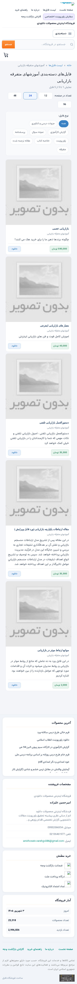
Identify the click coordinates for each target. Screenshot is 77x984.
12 (45, 96)
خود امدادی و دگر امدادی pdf (53, 762)
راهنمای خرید (21, 10)
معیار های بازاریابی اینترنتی (54, 325)
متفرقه (62, 150)
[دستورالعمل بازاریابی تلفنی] (38, 386)
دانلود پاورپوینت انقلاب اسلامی (53, 740)
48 (14, 96)
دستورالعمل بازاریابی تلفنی (54, 422)
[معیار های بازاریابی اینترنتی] (38, 289)
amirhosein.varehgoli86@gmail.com (43, 841)
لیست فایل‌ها (49, 10)
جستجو (8, 44)
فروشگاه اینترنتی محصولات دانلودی (56, 23)
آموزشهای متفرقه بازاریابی (58, 234)
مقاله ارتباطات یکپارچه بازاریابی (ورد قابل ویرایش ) (41, 529)
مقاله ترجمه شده (21, 141)
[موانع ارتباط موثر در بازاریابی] (38, 614)
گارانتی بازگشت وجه (31, 16)
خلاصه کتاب (43, 141)
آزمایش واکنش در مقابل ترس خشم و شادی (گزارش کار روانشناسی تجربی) (40, 771)
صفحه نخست (66, 10)
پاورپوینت (61, 141)
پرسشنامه (20, 132)
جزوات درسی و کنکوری (43, 124)
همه (63, 124)
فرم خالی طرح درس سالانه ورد (53, 733)
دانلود (14, 249)
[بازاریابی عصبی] (38, 192)
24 (30, 96)
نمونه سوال (38, 132)
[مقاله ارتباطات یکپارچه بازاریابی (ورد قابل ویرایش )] (38, 493)
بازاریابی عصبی (60, 228)
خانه (69, 65)
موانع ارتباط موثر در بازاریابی (53, 650)
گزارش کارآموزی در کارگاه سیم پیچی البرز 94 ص (44, 747)
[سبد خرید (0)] (6, 55)
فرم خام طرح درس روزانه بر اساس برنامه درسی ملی (42, 755)
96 (64, 104)
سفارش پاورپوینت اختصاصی (59, 16)
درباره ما (35, 10)
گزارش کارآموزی (58, 132)
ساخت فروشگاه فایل (12, 978)
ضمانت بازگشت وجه (51, 866)
